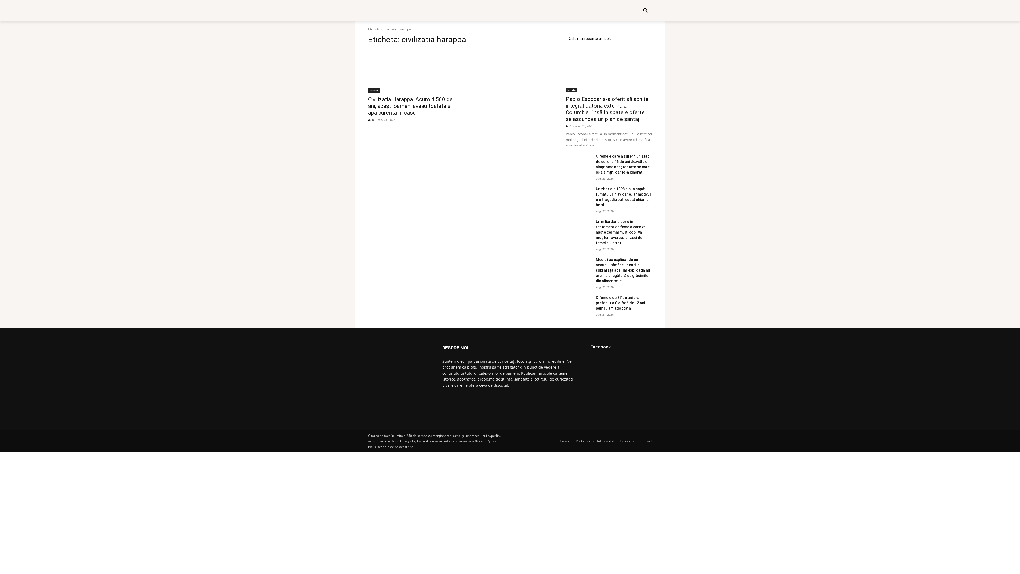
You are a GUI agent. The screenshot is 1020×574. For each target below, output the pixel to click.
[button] (645, 10)
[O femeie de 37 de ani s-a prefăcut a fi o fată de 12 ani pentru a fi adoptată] (579, 304)
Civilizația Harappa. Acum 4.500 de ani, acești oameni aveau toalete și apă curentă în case (410, 106)
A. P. (371, 120)
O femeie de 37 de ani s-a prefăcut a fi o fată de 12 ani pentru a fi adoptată (620, 303)
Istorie (374, 90)
